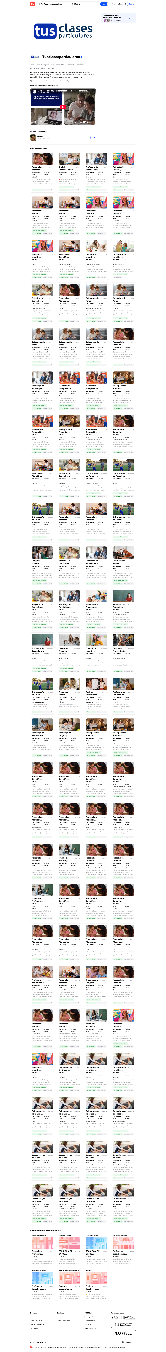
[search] (103, 4)
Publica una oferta (36, 1320)
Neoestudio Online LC (120, 1235)
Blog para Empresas (37, 1324)
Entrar (131, 4)
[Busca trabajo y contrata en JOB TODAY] (32, 4)
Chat (93, 137)
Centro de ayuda (90, 1328)
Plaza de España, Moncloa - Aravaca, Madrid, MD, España (53, 81)
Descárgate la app (90, 1317)
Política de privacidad (76, 1347)
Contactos (87, 1324)
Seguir (130, 18)
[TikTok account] (31, 1342)
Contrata (33, 1317)
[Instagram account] (34, 1342)
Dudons (88, 1270)
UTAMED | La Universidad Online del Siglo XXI (69, 1270)
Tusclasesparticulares (39, 1235)
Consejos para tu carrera (66, 1317)
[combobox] (56, 4)
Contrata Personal (119, 4)
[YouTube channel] (41, 1342)
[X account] (45, 1342)
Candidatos (34, 1328)
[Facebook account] (38, 1342)
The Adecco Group (65, 1235)
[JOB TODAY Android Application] (129, 1317)
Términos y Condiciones (92, 1347)
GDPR (104, 1347)
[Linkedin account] (49, 1342)
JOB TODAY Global (63, 1320)
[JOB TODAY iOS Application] (116, 1317)
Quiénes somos (89, 1320)
